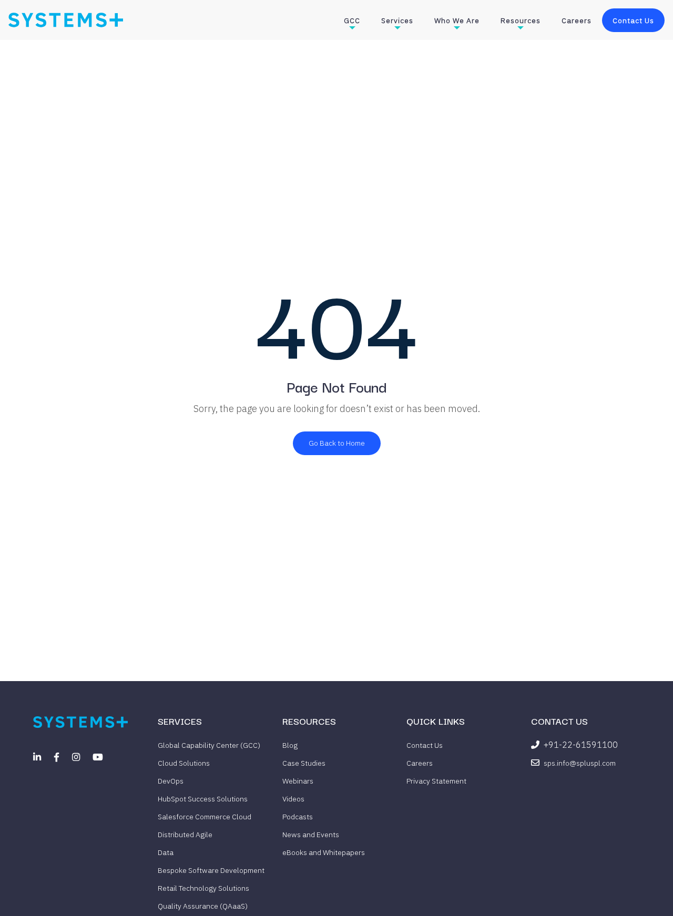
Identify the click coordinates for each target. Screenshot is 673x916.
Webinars (297, 781)
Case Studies (303, 763)
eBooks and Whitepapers (323, 852)
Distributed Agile (185, 834)
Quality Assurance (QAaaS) (203, 906)
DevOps (170, 781)
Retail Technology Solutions (203, 888)
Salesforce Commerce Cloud (204, 816)
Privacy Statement (436, 781)
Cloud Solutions (184, 763)
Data (166, 852)
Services (397, 20)
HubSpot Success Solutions (203, 799)
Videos (293, 799)
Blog (290, 745)
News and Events (310, 834)
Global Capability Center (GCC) (209, 745)
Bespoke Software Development (211, 870)
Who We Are (457, 20)
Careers (577, 20)
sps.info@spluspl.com (580, 763)
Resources (521, 20)
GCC (352, 20)
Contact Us (633, 20)
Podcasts (297, 816)
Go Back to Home (337, 443)
